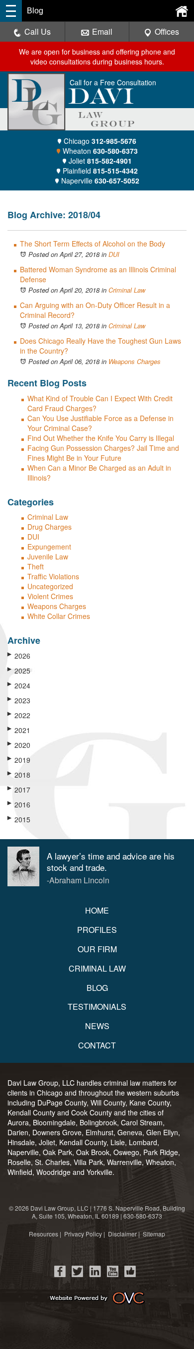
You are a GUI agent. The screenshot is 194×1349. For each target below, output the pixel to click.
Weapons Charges (134, 361)
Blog (97, 987)
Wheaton (100, 151)
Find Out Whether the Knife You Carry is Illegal (100, 438)
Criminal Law (126, 290)
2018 (18, 775)
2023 (18, 700)
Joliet (100, 161)
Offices (167, 31)
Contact (97, 1045)
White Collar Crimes (58, 616)
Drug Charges (49, 527)
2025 (18, 670)
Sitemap (154, 1233)
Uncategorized (50, 586)
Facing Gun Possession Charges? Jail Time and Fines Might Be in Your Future (103, 453)
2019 (18, 760)
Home (97, 910)
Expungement (49, 547)
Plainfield (100, 171)
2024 (18, 685)
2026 (18, 656)
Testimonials (97, 1006)
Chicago (100, 141)
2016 (18, 804)
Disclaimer (122, 1233)
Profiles (97, 929)
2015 (18, 819)
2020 (18, 745)
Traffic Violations (53, 576)
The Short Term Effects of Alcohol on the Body (92, 243)
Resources (43, 1233)
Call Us (37, 31)
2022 (18, 715)
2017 (18, 790)
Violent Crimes (50, 596)
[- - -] (11, 11)
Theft (35, 566)
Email (102, 31)
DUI (113, 254)
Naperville (100, 180)
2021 (18, 730)
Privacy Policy (83, 1233)
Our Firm (97, 949)
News (97, 1026)
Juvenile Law (47, 556)
